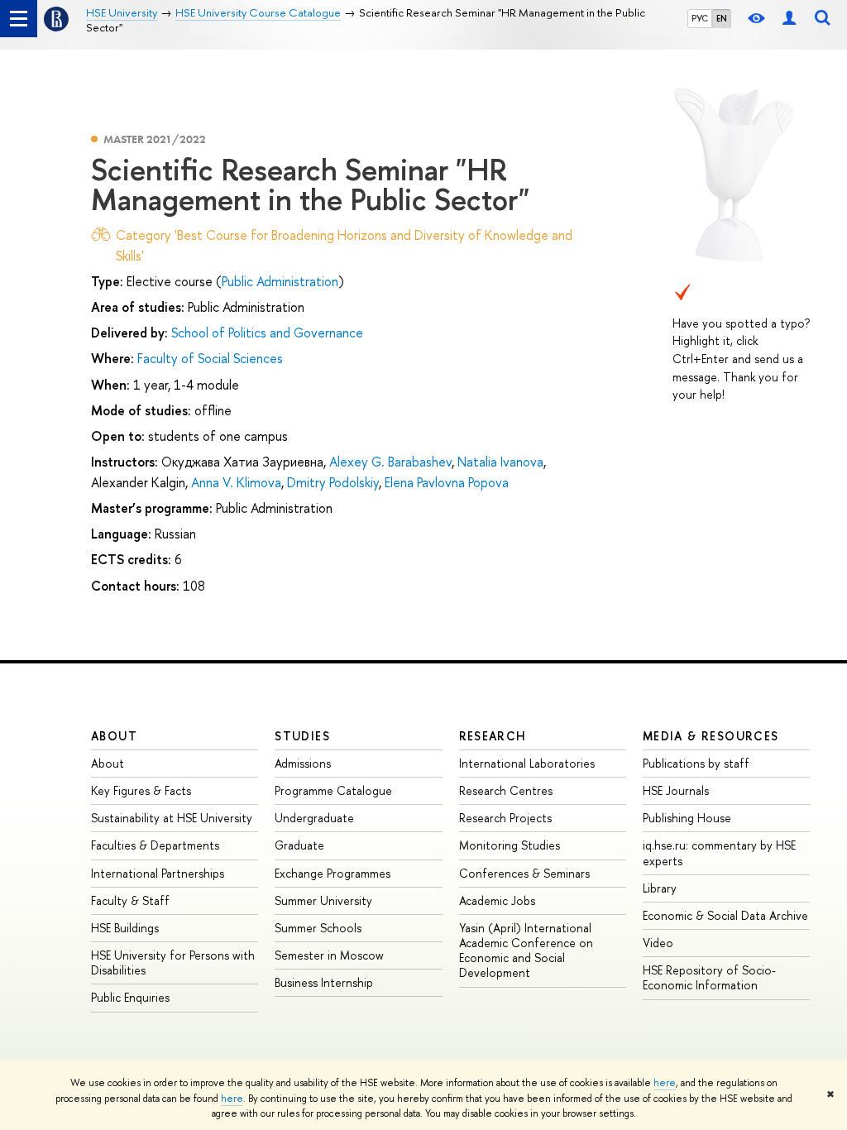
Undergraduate (314, 818)
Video (658, 942)
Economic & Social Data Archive (725, 915)
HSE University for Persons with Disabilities (173, 962)
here (664, 1082)
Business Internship (324, 982)
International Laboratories (527, 763)
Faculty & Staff (130, 900)
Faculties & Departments (155, 845)
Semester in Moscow (329, 955)
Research (493, 736)
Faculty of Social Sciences (210, 358)
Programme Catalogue (333, 790)
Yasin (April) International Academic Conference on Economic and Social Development (526, 950)
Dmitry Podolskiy (333, 482)
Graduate (299, 845)
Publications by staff (696, 763)
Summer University (323, 900)
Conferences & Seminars (524, 873)
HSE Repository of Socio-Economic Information (709, 977)
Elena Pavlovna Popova (447, 482)
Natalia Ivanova (500, 461)
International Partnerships (157, 873)
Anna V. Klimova (236, 482)
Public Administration (280, 281)
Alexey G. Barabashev (390, 461)
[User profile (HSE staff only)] (789, 18)
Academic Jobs (497, 900)
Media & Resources (711, 736)
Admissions (303, 763)
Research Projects (505, 818)
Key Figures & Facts (141, 790)
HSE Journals (676, 790)
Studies (302, 736)
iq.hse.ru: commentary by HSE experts (719, 852)
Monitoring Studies (509, 845)
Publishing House (687, 818)
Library (660, 888)
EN (721, 18)
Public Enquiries (130, 997)
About (114, 736)
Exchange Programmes (332, 873)
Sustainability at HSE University (171, 818)
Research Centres (506, 790)
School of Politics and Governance (267, 332)
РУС (699, 18)
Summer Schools (318, 928)
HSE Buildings (125, 928)
